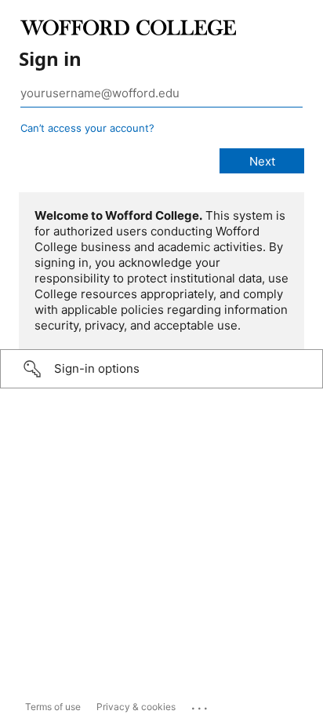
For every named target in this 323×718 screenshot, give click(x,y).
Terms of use (53, 707)
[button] (161, 369)
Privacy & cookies (136, 707)
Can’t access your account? (87, 128)
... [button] (200, 705)
